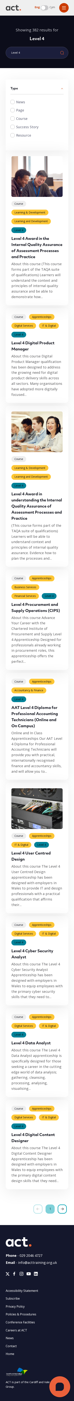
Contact (11, 1346)
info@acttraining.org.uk (37, 1262)
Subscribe (13, 1298)
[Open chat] (59, 1386)
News (20, 102)
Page (20, 110)
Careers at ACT (16, 1330)
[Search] (62, 52)
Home (10, 1354)
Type (14, 88)
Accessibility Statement (22, 1291)
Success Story (27, 127)
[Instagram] (21, 1274)
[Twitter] (7, 1274)
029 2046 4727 (31, 1255)
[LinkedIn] (35, 1274)
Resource (23, 135)
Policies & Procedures (21, 1314)
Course (22, 118)
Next (62, 1209)
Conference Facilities (20, 1322)
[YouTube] (28, 1274)
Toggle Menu (64, 8)
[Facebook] (14, 1274)
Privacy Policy (15, 1306)
